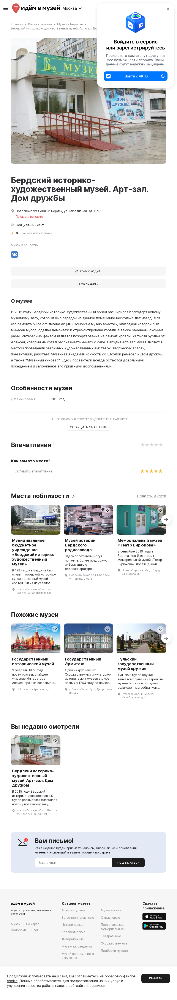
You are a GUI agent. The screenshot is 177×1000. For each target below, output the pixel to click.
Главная (17, 24)
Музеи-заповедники (77, 946)
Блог (35, 930)
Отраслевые (110, 917)
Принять (155, 978)
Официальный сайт (30, 225)
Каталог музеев (40, 24)
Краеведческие (73, 932)
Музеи (16, 924)
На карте (33, 924)
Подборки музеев (114, 950)
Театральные (111, 936)
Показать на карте (151, 496)
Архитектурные (73, 910)
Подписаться (128, 862)
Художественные (114, 943)
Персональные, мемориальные (112, 927)
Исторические (73, 924)
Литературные (73, 939)
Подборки (18, 930)
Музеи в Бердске (70, 24)
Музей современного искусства (78, 956)
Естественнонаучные (78, 917)
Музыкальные (111, 910)
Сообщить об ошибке (88, 427)
